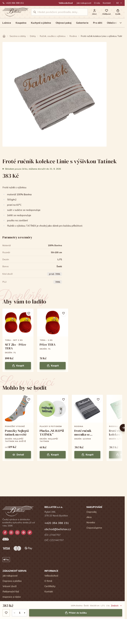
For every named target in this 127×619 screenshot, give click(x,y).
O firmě (48, 580)
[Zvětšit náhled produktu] (54, 94)
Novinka (90, 522)
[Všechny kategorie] (119, 23)
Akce (89, 517)
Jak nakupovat (84, 3)
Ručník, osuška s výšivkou (53, 36)
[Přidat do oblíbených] (6, 613)
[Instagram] (11, 532)
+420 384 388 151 (15, 3)
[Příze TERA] (52, 340)
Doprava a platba (12, 580)
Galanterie (82, 22)
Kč (117, 3)
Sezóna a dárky (18, 36)
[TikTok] (29, 532)
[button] (118, 12)
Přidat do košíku (78, 612)
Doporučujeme (94, 527)
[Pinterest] (23, 532)
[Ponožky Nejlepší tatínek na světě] (17, 428)
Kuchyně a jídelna (41, 22)
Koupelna (21, 22)
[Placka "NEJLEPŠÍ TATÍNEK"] (52, 428)
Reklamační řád (10, 591)
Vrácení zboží (9, 586)
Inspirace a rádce (11, 596)
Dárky (33, 36)
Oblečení (112, 22)
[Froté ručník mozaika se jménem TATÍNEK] (87, 428)
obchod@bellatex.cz (57, 529)
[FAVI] (5, 539)
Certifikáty (49, 586)
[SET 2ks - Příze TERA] (17, 340)
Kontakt (107, 3)
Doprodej (91, 511)
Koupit (20, 365)
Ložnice (6, 22)
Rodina (73, 36)
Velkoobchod (66, 3)
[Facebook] (4, 532)
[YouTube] (17, 532)
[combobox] (61, 12)
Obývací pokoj (63, 22)
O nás (97, 3)
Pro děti (97, 22)
